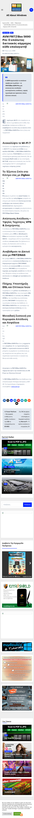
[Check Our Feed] (21, 814)
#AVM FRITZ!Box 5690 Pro (11, 53)
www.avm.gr (15, 386)
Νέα (12, 32)
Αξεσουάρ (6, 32)
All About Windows (16, 15)
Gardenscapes (10, 792)
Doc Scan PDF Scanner (12, 451)
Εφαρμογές (8, 751)
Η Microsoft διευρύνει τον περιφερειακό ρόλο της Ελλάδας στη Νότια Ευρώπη (16, 488)
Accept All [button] (17, 813)
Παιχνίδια (11, 467)
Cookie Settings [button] (7, 813)
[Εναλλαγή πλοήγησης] (2, 10)
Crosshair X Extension (12, 470)
